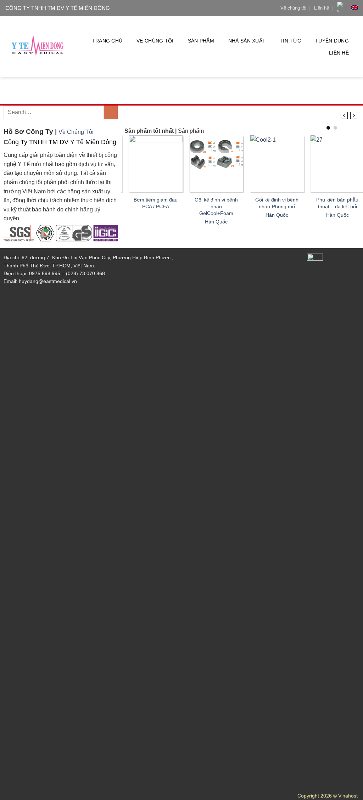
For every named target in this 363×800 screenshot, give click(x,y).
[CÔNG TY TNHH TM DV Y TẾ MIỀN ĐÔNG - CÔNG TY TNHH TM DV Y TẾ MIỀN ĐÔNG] (37, 47)
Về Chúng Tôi (76, 132)
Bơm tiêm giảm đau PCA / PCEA (151, 203)
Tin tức (290, 41)
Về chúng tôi (293, 8)
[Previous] (344, 116)
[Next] (354, 116)
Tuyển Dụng (332, 41)
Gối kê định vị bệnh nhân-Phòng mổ (272, 203)
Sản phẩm (201, 41)
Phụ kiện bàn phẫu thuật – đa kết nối (333, 203)
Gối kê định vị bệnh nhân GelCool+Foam (211, 206)
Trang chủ (107, 41)
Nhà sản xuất (247, 41)
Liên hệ (321, 8)
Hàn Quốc (211, 222)
